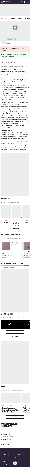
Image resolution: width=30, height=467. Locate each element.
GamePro (5, 461)
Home (2, 15)
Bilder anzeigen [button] (15, 336)
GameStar (17, 457)
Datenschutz (6, 454)
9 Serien (17, 61)
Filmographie (12, 18)
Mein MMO (17, 461)
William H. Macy (7, 117)
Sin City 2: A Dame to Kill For (7, 255)
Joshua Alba (4, 134)
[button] (6, 465)
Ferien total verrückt (6, 99)
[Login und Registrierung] (25, 2)
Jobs (4, 457)
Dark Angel (4, 75)
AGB (16, 451)
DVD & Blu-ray (22, 18)
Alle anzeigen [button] (15, 417)
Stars (6, 15)
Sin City (6, 222)
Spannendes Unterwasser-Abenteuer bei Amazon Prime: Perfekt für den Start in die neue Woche (10, 409)
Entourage (26, 253)
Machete (4, 256)
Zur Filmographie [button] (15, 228)
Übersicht (4, 18)
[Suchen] (21, 2)
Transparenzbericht (19, 454)
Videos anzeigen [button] (15, 332)
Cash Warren (22, 149)
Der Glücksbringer (16, 222)
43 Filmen (10, 61)
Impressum (5, 451)
